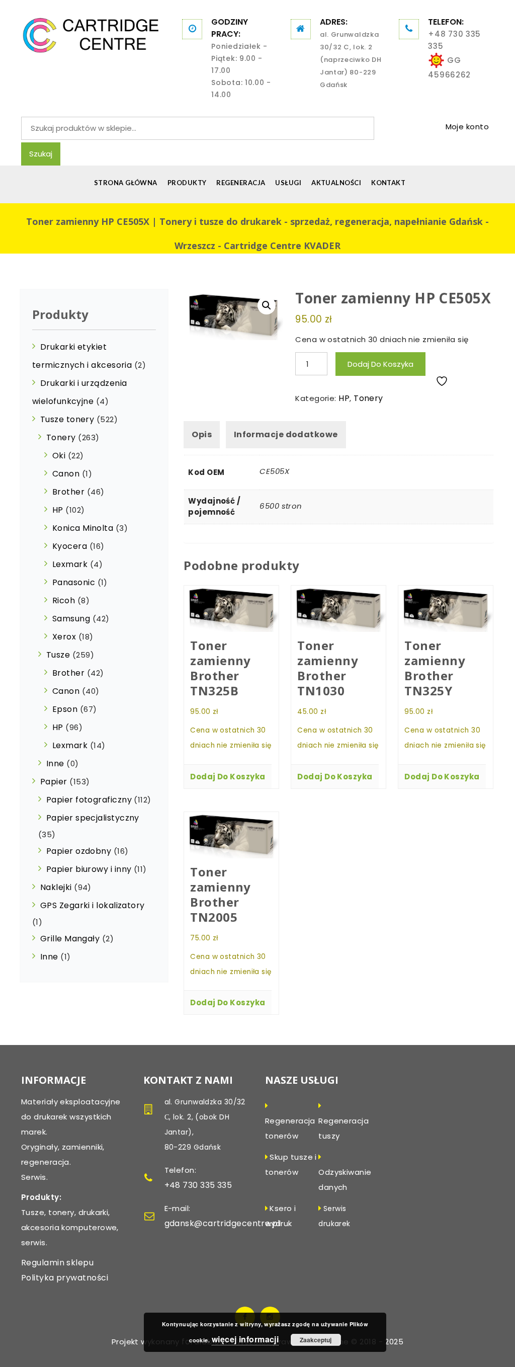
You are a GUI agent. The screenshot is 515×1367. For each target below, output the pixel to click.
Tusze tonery (67, 419)
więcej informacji (245, 1339)
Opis (202, 434)
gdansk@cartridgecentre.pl (222, 1223)
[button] (267, 305)
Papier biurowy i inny (88, 869)
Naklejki (56, 887)
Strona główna (125, 183)
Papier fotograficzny (89, 800)
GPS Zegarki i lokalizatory (92, 905)
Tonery (368, 398)
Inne (55, 763)
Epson (64, 709)
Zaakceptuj (315, 1339)
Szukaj (40, 153)
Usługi (288, 183)
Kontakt (388, 183)
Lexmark (70, 564)
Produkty (187, 183)
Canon (65, 473)
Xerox (64, 636)
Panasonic (73, 582)
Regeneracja (240, 183)
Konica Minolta (82, 528)
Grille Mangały (70, 938)
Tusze (58, 655)
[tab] (202, 434)
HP (344, 398)
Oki (58, 455)
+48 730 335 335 (454, 40)
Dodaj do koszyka (380, 364)
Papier (53, 781)
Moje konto (467, 126)
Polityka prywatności (64, 1277)
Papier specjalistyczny (92, 818)
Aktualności (336, 183)
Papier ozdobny (78, 851)
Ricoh (63, 600)
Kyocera (69, 546)
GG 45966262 (449, 67)
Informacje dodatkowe (286, 434)
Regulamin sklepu (57, 1262)
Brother (68, 492)
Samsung (71, 618)
